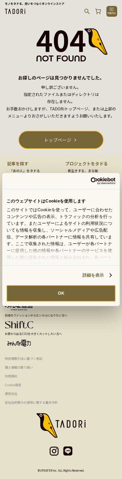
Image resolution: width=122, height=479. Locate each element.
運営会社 (11, 393)
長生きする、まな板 (83, 170)
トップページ (57, 139)
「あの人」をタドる (24, 170)
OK (61, 293)
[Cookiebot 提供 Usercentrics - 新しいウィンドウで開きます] (90, 181)
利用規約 (11, 376)
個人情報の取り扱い (19, 367)
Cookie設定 (13, 384)
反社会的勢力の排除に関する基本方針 (31, 402)
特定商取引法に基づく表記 (23, 358)
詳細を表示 (93, 275)
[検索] (87, 11)
